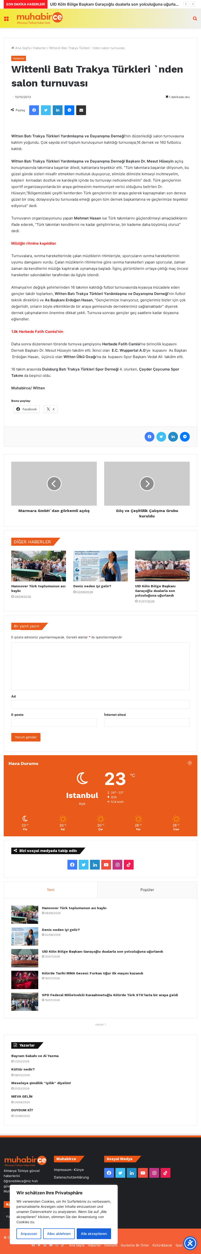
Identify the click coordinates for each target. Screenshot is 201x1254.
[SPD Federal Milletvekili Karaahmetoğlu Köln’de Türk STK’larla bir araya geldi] (24, 1001)
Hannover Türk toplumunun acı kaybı (74, 908)
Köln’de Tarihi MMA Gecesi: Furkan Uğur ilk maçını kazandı (104, 4)
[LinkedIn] (58, 110)
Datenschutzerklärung (71, 1177)
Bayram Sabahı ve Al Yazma (35, 1056)
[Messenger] (69, 110)
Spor (179, 1245)
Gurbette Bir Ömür (135, 1245)
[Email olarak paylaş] (81, 110)
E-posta (17, 715)
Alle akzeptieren (94, 1234)
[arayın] (194, 20)
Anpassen (29, 1234)
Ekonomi (110, 1245)
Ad (13, 696)
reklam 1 (100, 1024)
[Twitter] (46, 110)
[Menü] (6, 20)
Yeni (50, 889)
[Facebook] (34, 110)
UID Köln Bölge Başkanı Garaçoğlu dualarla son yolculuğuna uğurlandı (155, 590)
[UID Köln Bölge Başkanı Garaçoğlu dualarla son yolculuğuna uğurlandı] (162, 566)
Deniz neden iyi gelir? (92, 586)
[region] (64, 1214)
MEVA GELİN (21, 1096)
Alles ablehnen (59, 1234)
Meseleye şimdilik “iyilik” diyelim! (42, 1083)
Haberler (39, 48)
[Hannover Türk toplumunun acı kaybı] (38, 566)
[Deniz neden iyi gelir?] (100, 566)
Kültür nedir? (23, 1069)
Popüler (147, 889)
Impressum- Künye (69, 1170)
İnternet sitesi (115, 715)
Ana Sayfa (22, 48)
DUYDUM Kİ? (22, 1110)
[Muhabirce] (39, 18)
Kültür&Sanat (162, 1245)
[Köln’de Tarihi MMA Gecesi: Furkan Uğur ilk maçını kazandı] (24, 980)
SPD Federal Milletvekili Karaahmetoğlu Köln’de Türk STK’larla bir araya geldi (110, 995)
